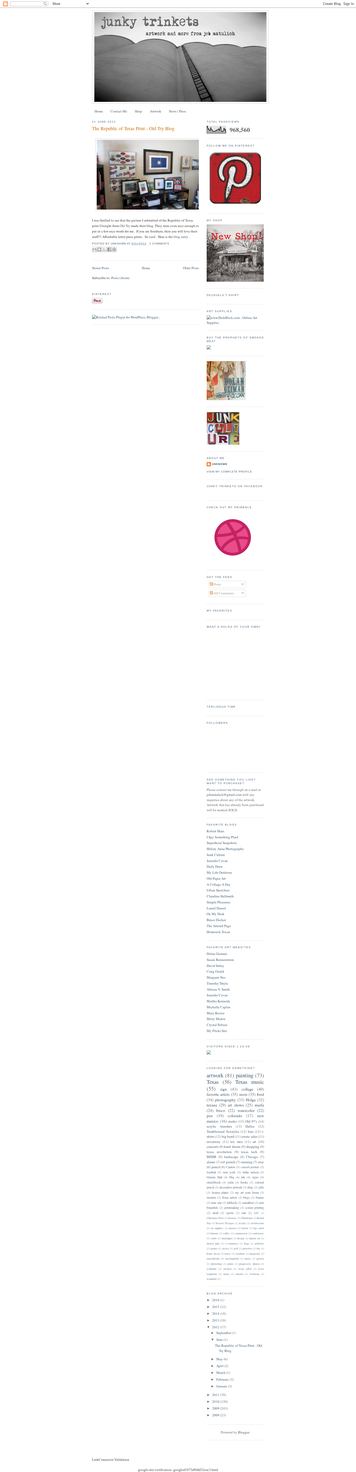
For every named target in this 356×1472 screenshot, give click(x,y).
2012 (216, 1327)
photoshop (216, 1264)
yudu (231, 1182)
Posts (217, 584)
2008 (216, 1415)
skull (215, 1213)
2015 (216, 1306)
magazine (254, 1253)
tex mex (236, 1141)
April (220, 1365)
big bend (228, 1136)
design (240, 1238)
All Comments (223, 593)
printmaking (231, 1208)
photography (225, 1099)
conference (258, 1233)
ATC (256, 1213)
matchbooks (213, 1258)
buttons (214, 1233)
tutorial (239, 1274)
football (211, 1172)
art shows (236, 1105)
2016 (216, 1300)
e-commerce (232, 1243)
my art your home (247, 1192)
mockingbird (232, 1258)
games (214, 1248)
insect (227, 1253)
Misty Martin (216, 1018)
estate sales (249, 1136)
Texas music (249, 1081)
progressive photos (249, 1264)
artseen (232, 1228)
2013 (216, 1320)
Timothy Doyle (217, 983)
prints (231, 1264)
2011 (216, 1394)
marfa (259, 1105)
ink (243, 1177)
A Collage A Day (219, 884)
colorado (235, 1115)
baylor (244, 1228)
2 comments (159, 243)
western (211, 1197)
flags (246, 1243)
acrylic (242, 1223)
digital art (254, 1238)
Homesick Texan (218, 931)
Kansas (232, 1218)
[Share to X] (104, 249)
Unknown (219, 464)
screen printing (254, 1208)
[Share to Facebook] (109, 249)
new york (229, 1172)
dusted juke (213, 1243)
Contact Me (119, 111)
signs (255, 1177)
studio (232, 1121)
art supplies (217, 1228)
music (247, 1258)
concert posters (250, 1167)
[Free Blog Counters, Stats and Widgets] (209, 1053)
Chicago (252, 1156)
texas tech (249, 1151)
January (222, 1386)
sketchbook (214, 1182)
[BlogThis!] (99, 249)
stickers (227, 1268)
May (220, 1359)
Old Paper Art (216, 878)
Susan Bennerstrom (220, 959)
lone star (216, 1203)
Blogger (243, 1432)
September (224, 1332)
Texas (213, 1081)
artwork (215, 1075)
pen (210, 1115)
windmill (212, 1279)
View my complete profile (229, 471)
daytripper (227, 1238)
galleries (259, 1243)
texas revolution (219, 1151)
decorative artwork (230, 1187)
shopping (252, 1146)
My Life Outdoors (219, 872)
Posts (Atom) (120, 277)
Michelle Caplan (218, 1007)
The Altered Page (219, 925)
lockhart (240, 1253)
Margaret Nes (216, 977)
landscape (231, 1156)
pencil (216, 1167)
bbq (231, 1177)
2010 (216, 1401)
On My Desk (215, 913)
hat (258, 1248)
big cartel (258, 1228)
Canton (230, 1167)
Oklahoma (247, 1218)
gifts (261, 1187)
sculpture (212, 1268)
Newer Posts (100, 268)
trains (226, 1274)
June (220, 1339)
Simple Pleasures (218, 902)
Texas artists (229, 1197)
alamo (211, 1162)
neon (243, 1094)
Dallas (249, 1126)
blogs (246, 1197)
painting (244, 1075)
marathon (248, 1203)
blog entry (181, 236)
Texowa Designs (224, 1223)
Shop (138, 111)
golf (236, 1248)
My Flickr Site (217, 1030)
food (260, 1094)
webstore (255, 1274)
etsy (261, 1162)
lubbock (232, 1203)
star (244, 1213)
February (223, 1379)
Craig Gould (215, 971)
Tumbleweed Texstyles (223, 1131)
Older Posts (191, 268)
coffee (226, 1233)
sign (223, 1089)
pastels (260, 1258)
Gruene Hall (214, 1177)
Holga (251, 1099)
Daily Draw (215, 866)
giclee (225, 1248)
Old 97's (251, 1121)
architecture (257, 1223)
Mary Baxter (215, 1013)
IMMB (211, 1156)
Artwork (155, 111)
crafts (214, 1238)
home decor (213, 1253)
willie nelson (250, 1172)
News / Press (177, 111)
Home (99, 111)
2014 (216, 1313)
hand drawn (232, 1146)
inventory (213, 1141)
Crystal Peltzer (217, 1024)
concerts (212, 1146)
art (254, 1141)
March (221, 1372)
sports (230, 1213)
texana (212, 1105)
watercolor (246, 1110)
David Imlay (215, 965)
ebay (250, 1187)
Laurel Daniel (216, 908)
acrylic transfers (219, 1126)
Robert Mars (215, 831)
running (247, 1162)
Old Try (125, 225)
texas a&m (244, 1268)
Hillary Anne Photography (225, 848)
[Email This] (94, 249)
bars (251, 1131)
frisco (220, 1110)
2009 (216, 1408)
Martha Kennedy (218, 1001)
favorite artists (218, 1094)
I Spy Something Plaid (222, 837)
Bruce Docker (216, 919)
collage (247, 1089)
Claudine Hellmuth (220, 896)
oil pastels (228, 1162)
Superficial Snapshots (222, 842)
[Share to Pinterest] (114, 249)
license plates (220, 1192)
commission (240, 1233)
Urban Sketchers (218, 890)
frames (260, 1197)
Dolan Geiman (217, 953)
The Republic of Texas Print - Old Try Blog (133, 128)
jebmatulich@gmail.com (224, 794)
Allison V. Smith (218, 989)
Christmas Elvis (215, 1218)
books (244, 1182)
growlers (247, 1248)
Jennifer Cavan (217, 860)
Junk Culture (216, 854)
